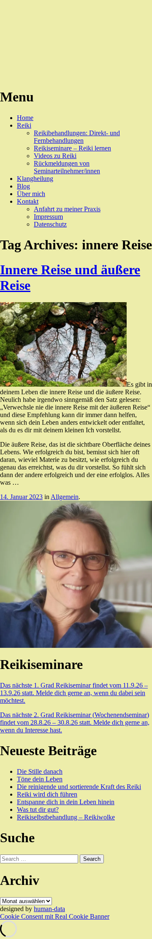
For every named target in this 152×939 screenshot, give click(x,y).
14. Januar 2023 (21, 496)
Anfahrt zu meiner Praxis (67, 209)
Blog (23, 186)
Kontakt (27, 201)
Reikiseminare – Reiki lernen (72, 148)
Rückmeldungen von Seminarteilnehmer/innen (67, 167)
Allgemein (65, 496)
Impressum (48, 216)
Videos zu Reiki (55, 155)
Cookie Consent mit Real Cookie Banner (54, 916)
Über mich (31, 193)
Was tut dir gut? (38, 809)
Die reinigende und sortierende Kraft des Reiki (79, 786)
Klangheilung (35, 178)
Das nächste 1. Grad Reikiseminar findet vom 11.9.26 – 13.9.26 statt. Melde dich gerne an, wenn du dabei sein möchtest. (74, 693)
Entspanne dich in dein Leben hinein (65, 801)
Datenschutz (50, 224)
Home (25, 117)
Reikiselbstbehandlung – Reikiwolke (66, 817)
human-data (49, 908)
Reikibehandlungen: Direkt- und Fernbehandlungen (77, 136)
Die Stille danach (39, 771)
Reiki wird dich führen (47, 794)
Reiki (24, 125)
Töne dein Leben (39, 779)
